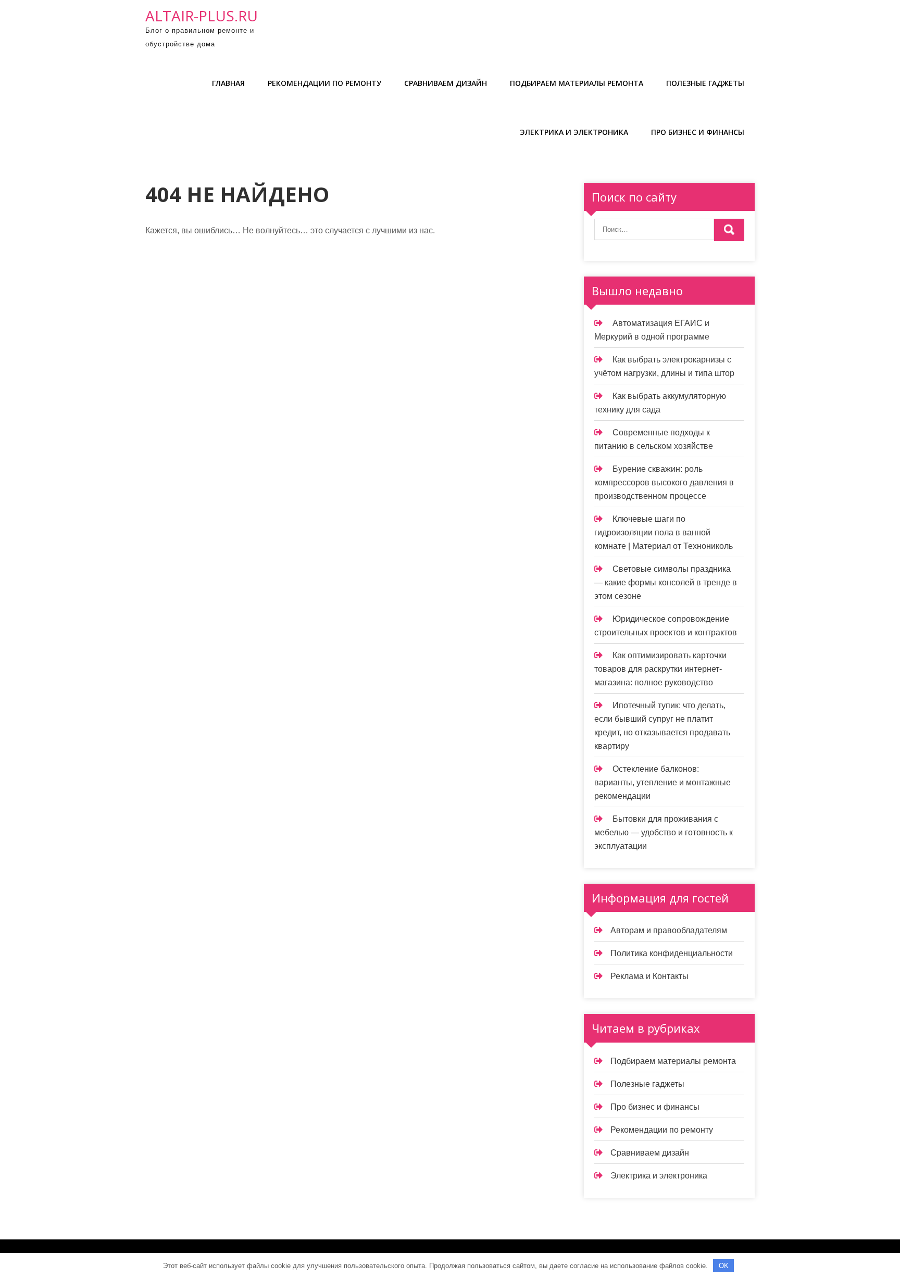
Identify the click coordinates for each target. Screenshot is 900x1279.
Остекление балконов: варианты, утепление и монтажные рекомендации (662, 782)
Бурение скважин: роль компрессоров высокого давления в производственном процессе (664, 482)
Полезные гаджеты (705, 83)
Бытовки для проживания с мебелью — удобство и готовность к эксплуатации (663, 832)
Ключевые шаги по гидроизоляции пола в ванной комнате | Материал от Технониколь (663, 532)
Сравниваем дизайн (445, 83)
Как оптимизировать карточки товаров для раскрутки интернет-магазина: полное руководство (660, 669)
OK (724, 1266)
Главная (228, 83)
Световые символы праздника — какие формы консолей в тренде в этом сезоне (665, 582)
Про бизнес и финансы (697, 132)
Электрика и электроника (574, 132)
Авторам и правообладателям (668, 930)
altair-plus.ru (201, 16)
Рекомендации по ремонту (324, 83)
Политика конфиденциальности (671, 953)
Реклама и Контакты (649, 976)
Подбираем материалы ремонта (576, 83)
